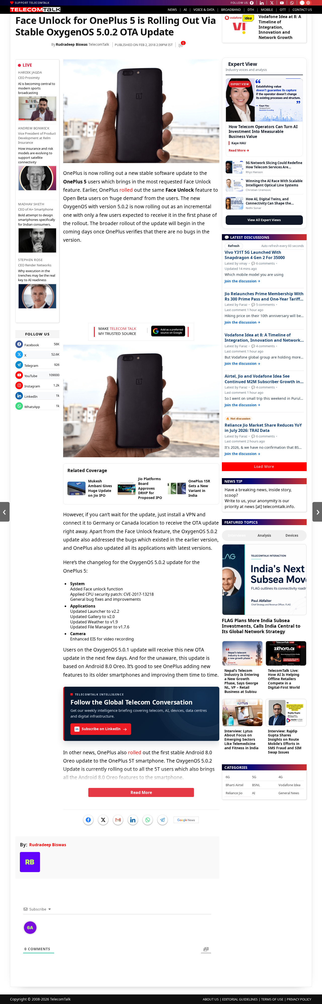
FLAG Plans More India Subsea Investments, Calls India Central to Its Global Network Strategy (261, 625)
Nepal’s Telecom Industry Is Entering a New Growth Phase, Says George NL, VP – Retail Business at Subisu (241, 681)
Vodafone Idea (289, 785)
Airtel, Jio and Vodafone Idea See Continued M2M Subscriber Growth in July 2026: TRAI (262, 379)
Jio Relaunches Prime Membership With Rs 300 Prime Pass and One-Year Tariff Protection (264, 296)
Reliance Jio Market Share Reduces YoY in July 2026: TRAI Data (263, 428)
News (172, 9)
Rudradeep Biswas (72, 44)
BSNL (256, 785)
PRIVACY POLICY (299, 999)
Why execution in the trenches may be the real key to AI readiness (36, 275)
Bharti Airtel (234, 785)
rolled (126, 190)
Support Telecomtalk (32, 3)
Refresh (233, 246)
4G (280, 777)
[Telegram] (162, 820)
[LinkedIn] (133, 820)
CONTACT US (302, 9)
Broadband (231, 9)
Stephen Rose (30, 260)
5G (254, 777)
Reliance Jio (234, 793)
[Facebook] (88, 820)
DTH (251, 9)
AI (185, 9)
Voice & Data (203, 9)
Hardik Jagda (30, 72)
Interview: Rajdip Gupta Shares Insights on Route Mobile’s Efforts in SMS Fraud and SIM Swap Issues (284, 742)
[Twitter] (103, 820)
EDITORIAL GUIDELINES (240, 999)
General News (288, 793)
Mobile (267, 9)
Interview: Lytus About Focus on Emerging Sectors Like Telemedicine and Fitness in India (241, 739)
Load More (264, 466)
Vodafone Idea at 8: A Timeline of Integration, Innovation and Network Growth (280, 27)
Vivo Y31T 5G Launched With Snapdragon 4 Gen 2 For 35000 (255, 255)
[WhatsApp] (148, 820)
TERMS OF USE (272, 999)
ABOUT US (211, 999)
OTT (283, 9)
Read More (141, 792)
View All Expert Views (264, 220)
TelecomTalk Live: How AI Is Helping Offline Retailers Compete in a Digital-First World (284, 679)
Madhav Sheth (31, 204)
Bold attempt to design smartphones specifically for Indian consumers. (36, 219)
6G (228, 777)
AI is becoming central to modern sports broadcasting (36, 88)
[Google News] (186, 820)
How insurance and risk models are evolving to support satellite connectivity (35, 155)
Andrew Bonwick (33, 128)
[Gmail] (118, 820)
